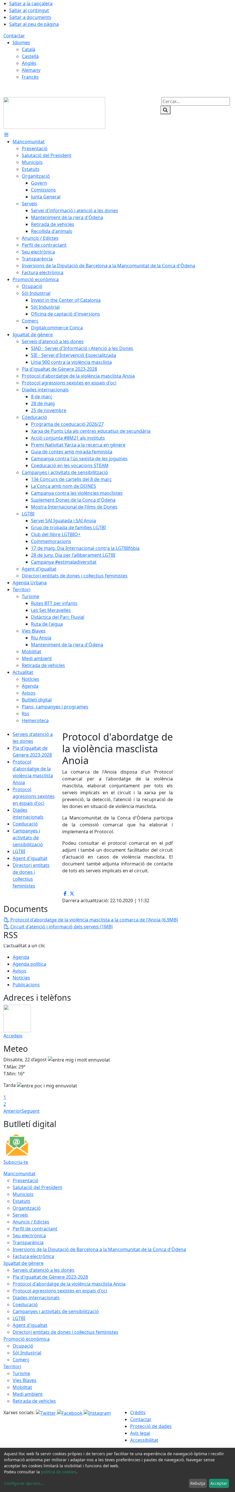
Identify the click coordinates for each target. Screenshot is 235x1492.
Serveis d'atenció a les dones (44, 1270)
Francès (30, 77)
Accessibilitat (144, 1440)
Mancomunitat (19, 1173)
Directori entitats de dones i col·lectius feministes (65, 1332)
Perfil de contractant (35, 1229)
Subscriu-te (15, 1162)
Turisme (21, 1373)
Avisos (19, 971)
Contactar (14, 35)
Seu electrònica (29, 1235)
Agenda (21, 957)
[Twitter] (46, 1412)
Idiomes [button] (21, 42)
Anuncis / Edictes (31, 1222)
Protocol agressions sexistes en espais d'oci (34, 796)
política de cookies (58, 1471)
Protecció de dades (151, 1426)
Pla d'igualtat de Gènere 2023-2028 (50, 1277)
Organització (27, 1208)
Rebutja (197, 1483)
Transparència (28, 1242)
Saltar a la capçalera (30, 3)
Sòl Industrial (27, 1353)
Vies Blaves (24, 1380)
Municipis (23, 1194)
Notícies (21, 978)
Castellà (30, 56)
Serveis (20, 1215)
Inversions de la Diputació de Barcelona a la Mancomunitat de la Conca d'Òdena (99, 1249)
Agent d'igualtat (30, 858)
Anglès (29, 63)
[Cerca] (165, 110)
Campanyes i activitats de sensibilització (28, 838)
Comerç (21, 1359)
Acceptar (218, 1483)
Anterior (12, 1111)
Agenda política (29, 964)
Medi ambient (28, 1394)
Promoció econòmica (26, 1339)
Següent (30, 1111)
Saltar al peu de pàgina (34, 24)
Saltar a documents (30, 17)
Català (28, 49)
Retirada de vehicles (34, 1401)
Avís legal (140, 1433)
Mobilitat (22, 1387)
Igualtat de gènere (23, 1263)
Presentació (25, 1180)
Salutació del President (37, 1187)
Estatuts (21, 1201)
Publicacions (26, 984)
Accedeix (12, 1036)
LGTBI (19, 851)
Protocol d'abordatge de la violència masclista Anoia (69, 1284)
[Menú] (6, 135)
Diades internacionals (36, 1297)
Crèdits (138, 1412)
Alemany (31, 70)
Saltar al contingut (29, 10)
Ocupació (23, 1346)
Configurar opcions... (24, 1483)
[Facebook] (70, 1412)
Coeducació (25, 824)
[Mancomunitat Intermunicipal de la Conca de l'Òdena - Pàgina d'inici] (54, 112)
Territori (12, 1366)
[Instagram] (97, 1412)
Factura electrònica (33, 1256)
